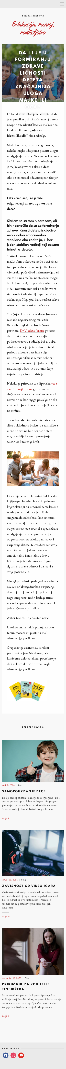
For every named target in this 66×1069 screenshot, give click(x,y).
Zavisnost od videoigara (29, 886)
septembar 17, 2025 (11, 977)
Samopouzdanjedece (24, 791)
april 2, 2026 (8, 784)
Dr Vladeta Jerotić (32, 330)
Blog (44, 113)
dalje (5, 818)
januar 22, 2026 (10, 879)
